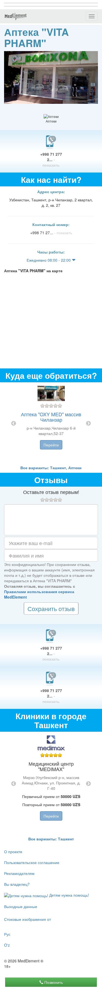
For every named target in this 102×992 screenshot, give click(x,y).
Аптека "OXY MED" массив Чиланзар (51, 417)
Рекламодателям (19, 873)
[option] (51, 423)
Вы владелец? (17, 884)
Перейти (51, 445)
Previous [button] (13, 423)
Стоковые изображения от (27, 919)
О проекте (13, 851)
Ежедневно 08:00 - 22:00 (49, 260)
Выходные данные (20, 906)
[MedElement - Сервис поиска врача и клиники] (15, 16)
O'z (7, 945)
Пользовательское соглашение (31, 862)
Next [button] (88, 423)
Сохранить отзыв (51, 608)
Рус (7, 934)
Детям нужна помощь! (68, 895)
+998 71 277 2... (51, 159)
